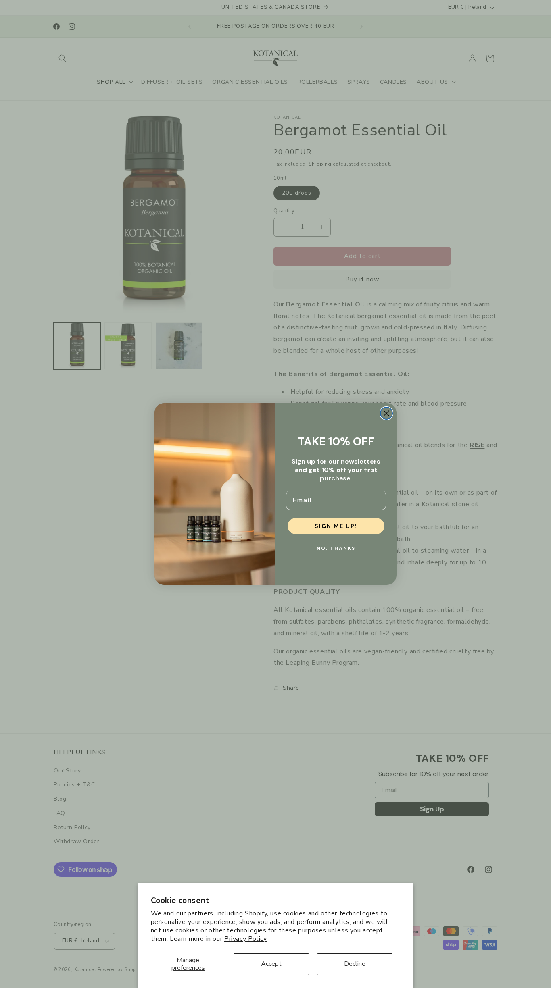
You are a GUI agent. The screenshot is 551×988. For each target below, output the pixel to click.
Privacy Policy (245, 938)
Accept (271, 963)
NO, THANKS (336, 548)
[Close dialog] (386, 413)
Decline (354, 963)
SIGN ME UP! (336, 526)
